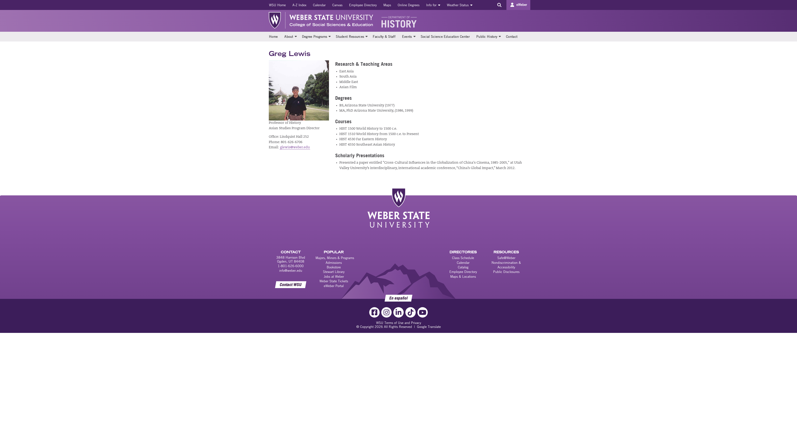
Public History (486, 36)
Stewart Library (334, 272)
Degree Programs (314, 36)
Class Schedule (463, 258)
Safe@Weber (506, 258)
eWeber (521, 4)
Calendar (319, 5)
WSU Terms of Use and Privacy (398, 323)
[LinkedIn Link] (398, 312)
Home (273, 36)
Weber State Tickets (333, 281)
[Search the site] (499, 5)
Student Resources (350, 36)
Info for (432, 5)
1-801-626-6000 (291, 266)
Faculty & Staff (384, 36)
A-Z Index (299, 5)
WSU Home (277, 5)
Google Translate (429, 327)
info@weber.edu (290, 270)
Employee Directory (363, 5)
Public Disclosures (506, 272)
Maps (387, 5)
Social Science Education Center (445, 36)
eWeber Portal (334, 286)
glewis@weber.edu (295, 147)
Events (407, 36)
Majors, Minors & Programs (334, 258)
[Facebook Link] (374, 312)
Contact (511, 36)
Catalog (463, 267)
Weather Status (458, 5)
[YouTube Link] (422, 312)
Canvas (337, 5)
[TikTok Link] (410, 312)
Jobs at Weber (334, 276)
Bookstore (334, 267)
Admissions (334, 263)
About (288, 36)
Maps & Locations (463, 276)
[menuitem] (277, 5)
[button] (295, 36)
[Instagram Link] (386, 312)
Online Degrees (408, 5)
